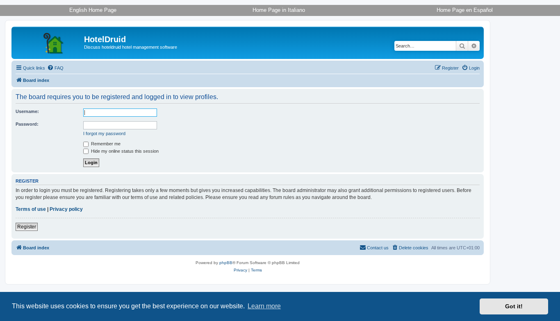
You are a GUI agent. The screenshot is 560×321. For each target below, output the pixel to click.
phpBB (225, 262)
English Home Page (92, 10)
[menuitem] (55, 68)
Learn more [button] (264, 306)
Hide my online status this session (124, 151)
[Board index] (49, 42)
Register (26, 227)
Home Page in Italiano (279, 10)
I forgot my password (104, 133)
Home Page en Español (465, 10)
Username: (27, 111)
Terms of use (31, 209)
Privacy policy (66, 209)
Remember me (105, 143)
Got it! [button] (514, 306)
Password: (27, 124)
